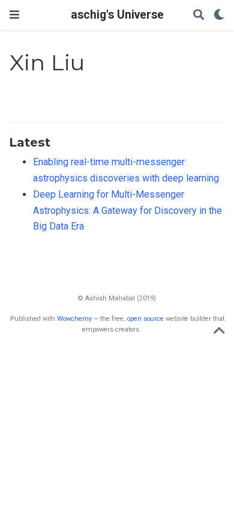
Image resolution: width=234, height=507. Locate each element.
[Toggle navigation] (14, 15)
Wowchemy (74, 319)
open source (145, 319)
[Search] (198, 15)
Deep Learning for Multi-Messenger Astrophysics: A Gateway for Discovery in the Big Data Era (127, 210)
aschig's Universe (117, 15)
